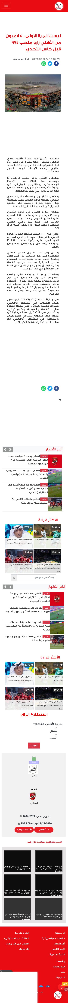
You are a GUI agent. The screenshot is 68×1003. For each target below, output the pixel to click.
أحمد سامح (19, 59)
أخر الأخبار (59, 943)
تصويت (34, 745)
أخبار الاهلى (58, 949)
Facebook (56, 63)
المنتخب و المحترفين (16, 938)
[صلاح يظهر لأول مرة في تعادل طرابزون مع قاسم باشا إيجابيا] (17, 882)
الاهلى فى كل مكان (17, 943)
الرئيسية (60, 933)
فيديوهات (59, 966)
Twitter (50, 63)
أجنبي (53, 738)
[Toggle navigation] (6, 5)
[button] (5, 449)
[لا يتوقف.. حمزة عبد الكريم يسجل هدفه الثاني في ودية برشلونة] (49, 858)
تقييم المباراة (24, 829)
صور (62, 972)
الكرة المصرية (57, 954)
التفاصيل (44, 829)
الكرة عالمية (22, 933)
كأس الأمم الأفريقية (53, 938)
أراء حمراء (24, 949)
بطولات (60, 961)
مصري (53, 731)
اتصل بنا (60, 977)
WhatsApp (43, 63)
